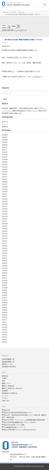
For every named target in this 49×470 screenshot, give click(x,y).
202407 (4, 184)
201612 (4, 342)
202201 (4, 241)
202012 (4, 258)
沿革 (3, 381)
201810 (4, 300)
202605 (4, 142)
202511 (4, 150)
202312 (4, 194)
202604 (4, 145)
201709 (4, 325)
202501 (4, 172)
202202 (4, 238)
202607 (4, 137)
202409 (4, 182)
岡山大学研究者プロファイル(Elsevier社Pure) (20, 430)
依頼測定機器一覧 (8, 362)
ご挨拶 (4, 378)
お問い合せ (6, 401)
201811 (4, 298)
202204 (4, 233)
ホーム (6, 12)
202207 (4, 226)
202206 (4, 229)
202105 (4, 248)
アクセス (5, 398)
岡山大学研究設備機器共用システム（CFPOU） (20, 422)
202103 (4, 253)
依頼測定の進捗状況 (9, 366)
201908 (4, 283)
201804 (4, 312)
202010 (4, 261)
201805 (4, 310)
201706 (4, 332)
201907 (4, 285)
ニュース (13, 12)
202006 (4, 266)
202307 (4, 206)
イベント (21, 12)
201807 (4, 305)
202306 (4, 209)
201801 (4, 317)
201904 (4, 293)
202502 (4, 169)
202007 (4, 263)
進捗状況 (5, 126)
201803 (4, 315)
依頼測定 (5, 391)
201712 (4, 320)
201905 (4, 290)
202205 (4, 231)
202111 (4, 243)
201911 (4, 278)
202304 (4, 214)
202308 (4, 204)
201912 (4, 275)
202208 (4, 224)
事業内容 (5, 376)
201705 (4, 335)
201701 (4, 340)
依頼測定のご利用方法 (9, 393)
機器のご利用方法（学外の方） (12, 388)
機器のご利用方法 (8, 386)
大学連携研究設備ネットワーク (14, 427)
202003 (4, 270)
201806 (4, 307)
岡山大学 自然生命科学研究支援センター (18, 412)
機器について (6, 383)
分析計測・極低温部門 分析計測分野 (24, 447)
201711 (4, 322)
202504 (4, 164)
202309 (4, 201)
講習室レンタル (7, 364)
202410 (4, 179)
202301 (4, 219)
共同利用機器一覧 (8, 359)
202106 (4, 246)
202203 (4, 236)
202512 (4, 147)
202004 (4, 268)
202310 (4, 199)
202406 (4, 187)
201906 (4, 288)
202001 (4, 273)
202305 (4, 211)
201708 (4, 327)
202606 (4, 140)
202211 (4, 221)
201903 (4, 295)
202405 (4, 189)
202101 (4, 256)
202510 (4, 152)
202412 (4, 174)
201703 (4, 337)
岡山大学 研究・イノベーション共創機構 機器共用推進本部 (24, 420)
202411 (4, 177)
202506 (4, 159)
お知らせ (5, 121)
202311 (4, 196)
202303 (4, 216)
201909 (4, 280)
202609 (4, 135)
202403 (4, 192)
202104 (4, 251)
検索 (5, 99)
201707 (4, 330)
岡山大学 (7, 410)
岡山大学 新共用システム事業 (14, 425)
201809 (4, 303)
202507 (4, 157)
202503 (4, 167)
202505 (4, 162)
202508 (4, 155)
